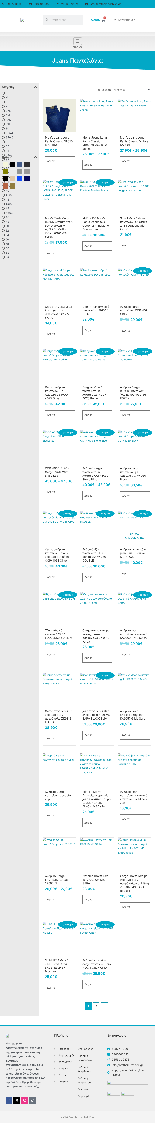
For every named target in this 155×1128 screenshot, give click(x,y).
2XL (8, 110)
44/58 (9, 203)
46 (7, 217)
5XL (8, 124)
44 (7, 208)
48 (7, 221)
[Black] (12, 164)
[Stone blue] (12, 171)
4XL (8, 119)
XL (7, 106)
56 (7, 239)
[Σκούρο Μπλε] (27, 178)
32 (7, 141)
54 (7, 234)
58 (7, 243)
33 (7, 146)
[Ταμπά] (5, 185)
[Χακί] (12, 185)
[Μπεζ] (12, 178)
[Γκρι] (27, 171)
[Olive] (5, 171)
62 (7, 252)
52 (7, 230)
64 (7, 257)
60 (7, 248)
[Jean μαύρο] (27, 164)
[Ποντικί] (19, 171)
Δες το (51, 161)
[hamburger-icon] (77, 41)
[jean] (19, 164)
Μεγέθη (8, 87)
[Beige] (5, 164)
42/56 (9, 195)
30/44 (9, 133)
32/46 (9, 137)
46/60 (9, 212)
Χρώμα (7, 157)
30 (7, 128)
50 (7, 226)
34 (7, 150)
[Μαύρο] (5, 178)
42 (7, 199)
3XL (8, 115)
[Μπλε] (19, 178)
